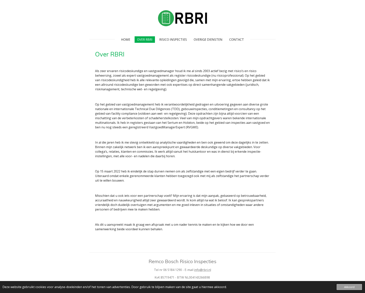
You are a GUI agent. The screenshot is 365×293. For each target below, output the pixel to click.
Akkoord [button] (349, 287)
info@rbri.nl (202, 270)
